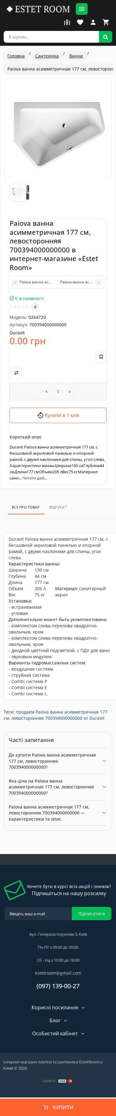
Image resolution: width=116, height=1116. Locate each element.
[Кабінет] (93, 22)
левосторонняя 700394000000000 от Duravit (58, 718)
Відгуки (58, 506)
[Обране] (80, 22)
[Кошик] (106, 22)
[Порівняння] (67, 22)
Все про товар (26, 507)
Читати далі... (34, 478)
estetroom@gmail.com (58, 973)
